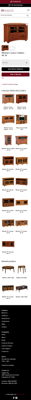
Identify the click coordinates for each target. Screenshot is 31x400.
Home (3, 334)
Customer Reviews (7, 343)
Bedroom (4, 313)
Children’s (5, 315)
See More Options (15, 69)
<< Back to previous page (10, 84)
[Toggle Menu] (28, 10)
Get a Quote (15, 74)
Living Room (5, 321)
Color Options (6, 348)
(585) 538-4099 (12, 381)
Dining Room (6, 318)
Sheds (3, 340)
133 (3, 78)
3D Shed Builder (17, 5)
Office (3, 324)
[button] (27, 24)
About (3, 337)
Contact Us (5, 351)
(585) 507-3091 (12, 383)
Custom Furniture (7, 346)
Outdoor (4, 327)
